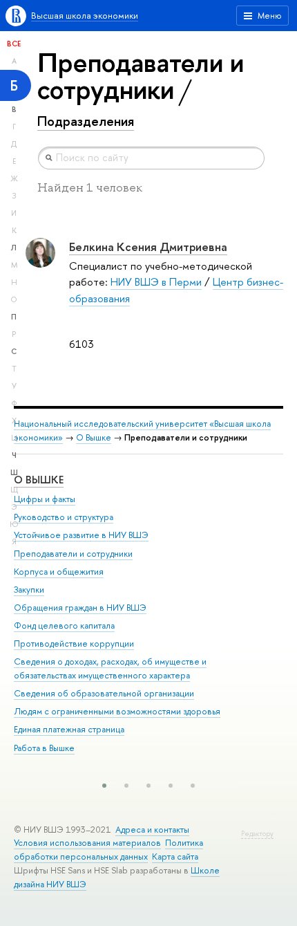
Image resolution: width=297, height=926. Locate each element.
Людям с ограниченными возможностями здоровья (117, 711)
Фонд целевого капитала (64, 625)
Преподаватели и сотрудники (73, 553)
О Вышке (93, 437)
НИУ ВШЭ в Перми (156, 282)
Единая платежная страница (69, 729)
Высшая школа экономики (84, 15)
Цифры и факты (44, 499)
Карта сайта (175, 856)
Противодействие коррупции (74, 643)
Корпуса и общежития (59, 571)
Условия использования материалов (87, 843)
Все (14, 43)
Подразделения (85, 121)
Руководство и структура (63, 517)
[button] (104, 785)
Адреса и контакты (152, 829)
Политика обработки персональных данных (108, 849)
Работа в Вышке (44, 748)
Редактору (257, 833)
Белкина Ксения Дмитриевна (148, 246)
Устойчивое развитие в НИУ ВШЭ (81, 535)
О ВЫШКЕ (39, 479)
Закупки (29, 589)
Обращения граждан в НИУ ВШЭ (80, 607)
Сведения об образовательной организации (104, 693)
